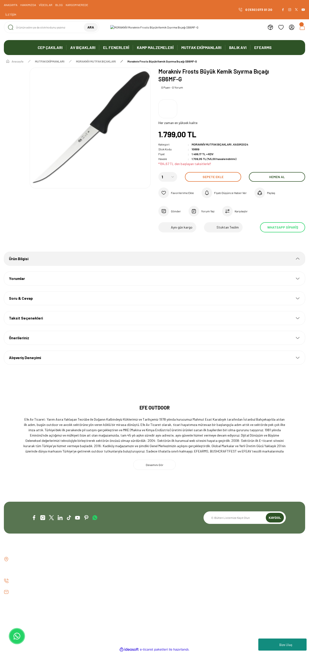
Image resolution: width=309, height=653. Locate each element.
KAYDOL (275, 517)
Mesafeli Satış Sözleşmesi (254, 559)
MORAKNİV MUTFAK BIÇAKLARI (212, 144)
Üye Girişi (165, 567)
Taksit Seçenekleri (26, 318)
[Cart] (302, 27)
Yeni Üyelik (165, 559)
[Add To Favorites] (176, 193)
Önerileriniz (19, 337)
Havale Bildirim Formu (96, 576)
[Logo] (154, 27)
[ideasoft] (129, 649)
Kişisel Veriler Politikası (252, 584)
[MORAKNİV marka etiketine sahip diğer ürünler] (167, 108)
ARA (90, 27)
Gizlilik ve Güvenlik (248, 567)
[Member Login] (292, 27)
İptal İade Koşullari (249, 576)
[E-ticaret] (154, 649)
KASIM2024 (240, 144)
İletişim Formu (91, 567)
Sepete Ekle (213, 177)
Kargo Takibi (90, 584)
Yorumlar (17, 278)
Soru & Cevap (21, 298)
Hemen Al (277, 177)
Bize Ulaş (285, 645)
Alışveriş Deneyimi (25, 357)
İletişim (86, 559)
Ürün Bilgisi (18, 258)
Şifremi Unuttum (170, 576)
